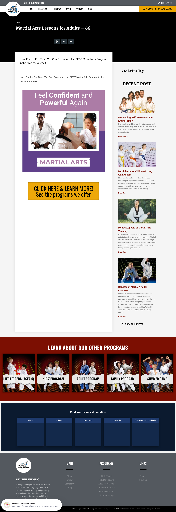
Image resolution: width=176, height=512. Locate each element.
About (68, 9)
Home (31, 9)
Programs (42, 9)
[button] (57, 41)
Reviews (57, 9)
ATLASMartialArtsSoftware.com (123, 509)
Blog (90, 9)
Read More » (123, 136)
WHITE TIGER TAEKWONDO (34, 2)
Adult (18, 23)
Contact (79, 9)
